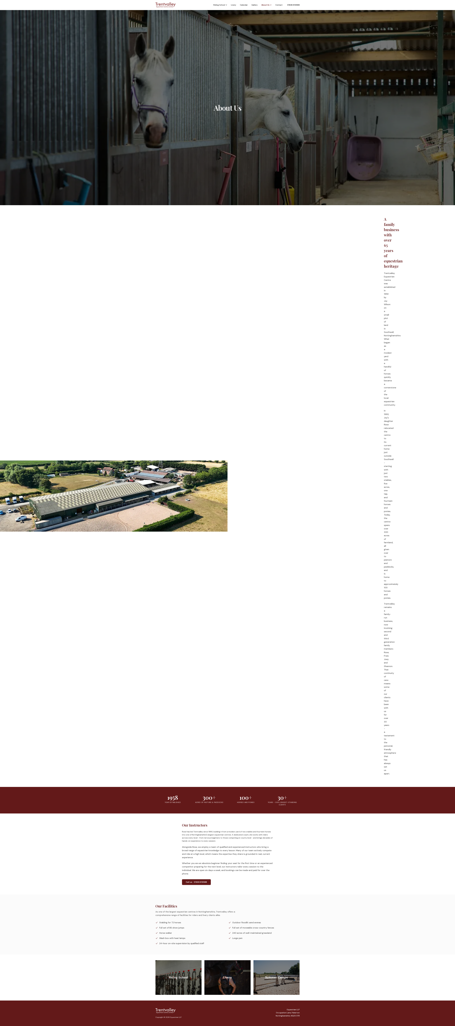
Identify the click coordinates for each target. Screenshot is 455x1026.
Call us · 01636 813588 (196, 882)
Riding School (219, 5)
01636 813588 (293, 5)
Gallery (254, 5)
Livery (233, 5)
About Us (265, 5)
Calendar (244, 5)
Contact (278, 5)
